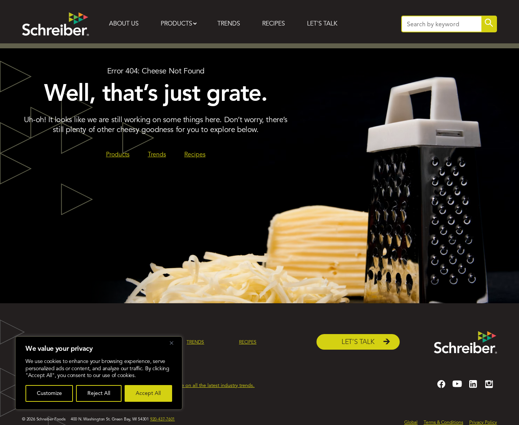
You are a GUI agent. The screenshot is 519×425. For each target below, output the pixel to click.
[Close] (174, 342)
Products (176, 24)
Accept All (148, 393)
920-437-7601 (162, 419)
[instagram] (489, 387)
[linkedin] (473, 387)
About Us (124, 24)
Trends (228, 24)
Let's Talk (322, 24)
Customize (49, 393)
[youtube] (457, 387)
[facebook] (441, 387)
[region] (98, 373)
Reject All (98, 393)
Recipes (273, 24)
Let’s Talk (358, 342)
